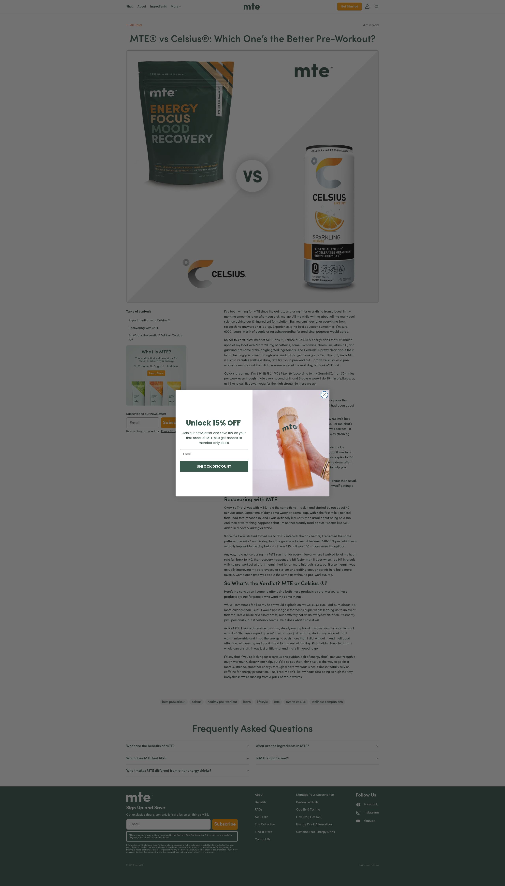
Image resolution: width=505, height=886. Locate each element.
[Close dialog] (324, 394)
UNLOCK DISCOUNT (214, 466)
